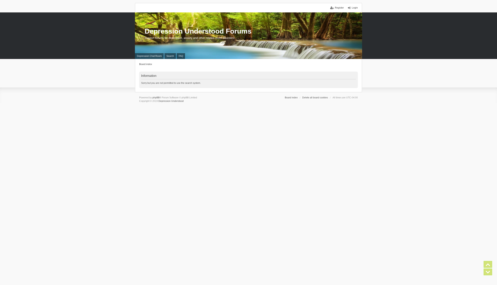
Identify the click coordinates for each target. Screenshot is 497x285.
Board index (291, 97)
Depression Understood (171, 101)
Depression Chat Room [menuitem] (149, 56)
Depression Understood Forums (198, 31)
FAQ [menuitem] (181, 56)
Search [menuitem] (170, 56)
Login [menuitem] (355, 7)
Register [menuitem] (339, 7)
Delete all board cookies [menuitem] (315, 97)
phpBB (156, 97)
